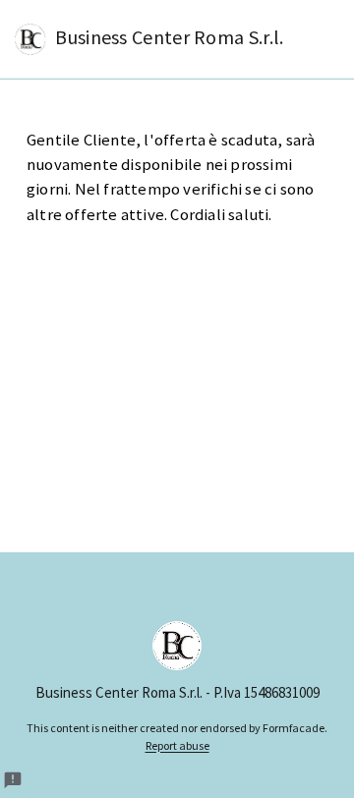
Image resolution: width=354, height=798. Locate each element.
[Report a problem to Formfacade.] (13, 780)
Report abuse (177, 745)
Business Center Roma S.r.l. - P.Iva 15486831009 (177, 692)
